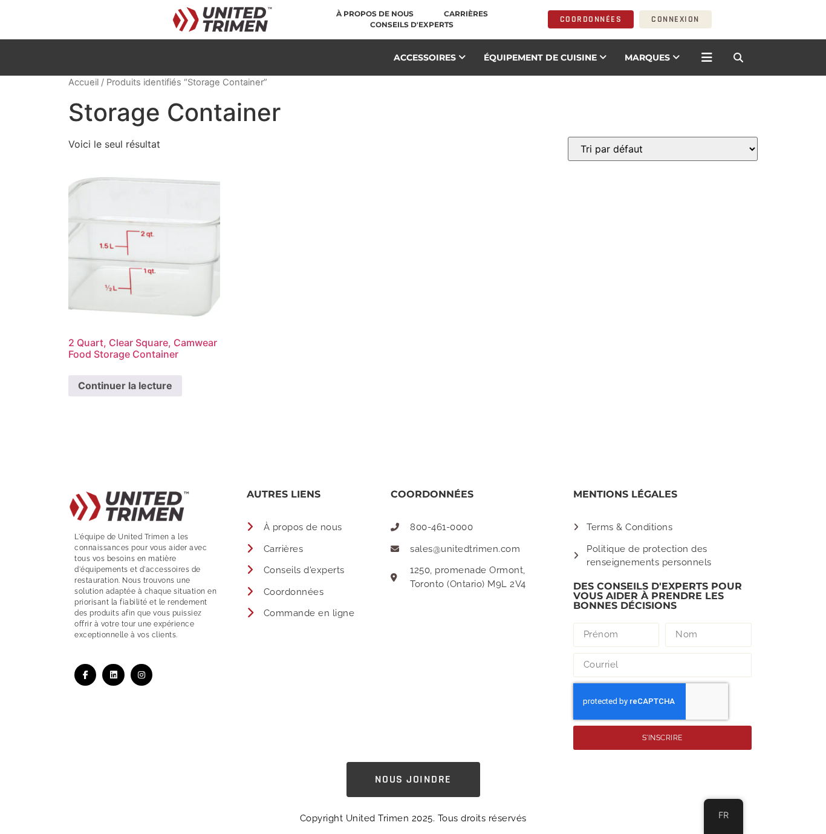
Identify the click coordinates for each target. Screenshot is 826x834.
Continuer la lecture (125, 385)
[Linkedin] (113, 675)
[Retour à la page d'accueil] (144, 19)
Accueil (83, 82)
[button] (738, 57)
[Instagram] (141, 675)
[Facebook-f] (85, 675)
